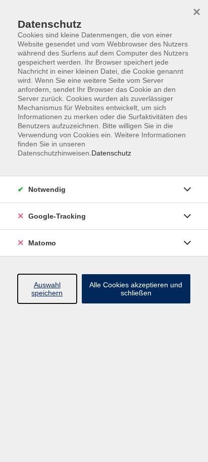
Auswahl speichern (47, 289)
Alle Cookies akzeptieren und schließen (135, 289)
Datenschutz (111, 153)
